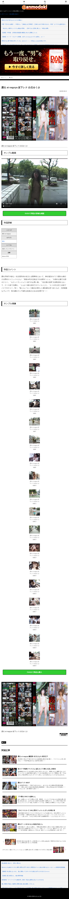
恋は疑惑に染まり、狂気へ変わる (11, 863)
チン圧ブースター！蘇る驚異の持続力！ (9, 14)
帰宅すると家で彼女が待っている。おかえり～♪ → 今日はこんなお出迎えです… (24, 41)
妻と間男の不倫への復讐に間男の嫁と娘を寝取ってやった (18, 884)
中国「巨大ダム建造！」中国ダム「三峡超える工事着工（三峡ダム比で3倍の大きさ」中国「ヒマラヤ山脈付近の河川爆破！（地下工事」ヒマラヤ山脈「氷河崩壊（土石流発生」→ (35, 24)
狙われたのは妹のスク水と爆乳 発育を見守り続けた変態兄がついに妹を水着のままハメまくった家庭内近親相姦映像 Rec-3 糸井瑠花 (35, 867)
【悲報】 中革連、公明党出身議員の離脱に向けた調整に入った (19, 32)
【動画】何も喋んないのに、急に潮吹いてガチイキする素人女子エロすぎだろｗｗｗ (26, 871)
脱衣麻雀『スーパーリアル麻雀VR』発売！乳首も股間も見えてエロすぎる (23, 880)
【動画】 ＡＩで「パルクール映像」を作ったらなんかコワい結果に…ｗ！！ (23, 36)
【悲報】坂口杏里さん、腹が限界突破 (12, 875)
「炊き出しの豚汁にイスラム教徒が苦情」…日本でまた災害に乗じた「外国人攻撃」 (26, 28)
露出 (3, 241)
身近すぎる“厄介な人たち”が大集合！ (12, 20)
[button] (63, 492)
